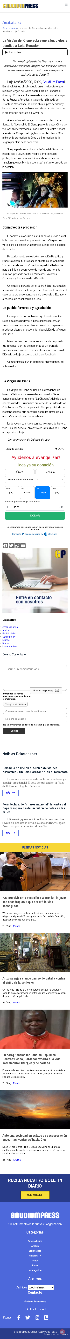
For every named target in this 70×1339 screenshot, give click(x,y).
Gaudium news (9, 28)
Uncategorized (9, 646)
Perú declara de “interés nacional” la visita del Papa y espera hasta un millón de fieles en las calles (34, 808)
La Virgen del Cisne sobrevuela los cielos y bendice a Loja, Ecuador (34, 43)
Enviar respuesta (43, 690)
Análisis (6, 630)
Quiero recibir (35, 1195)
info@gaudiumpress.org (35, 1301)
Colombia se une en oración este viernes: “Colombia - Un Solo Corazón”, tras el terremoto (35, 770)
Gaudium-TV (9, 636)
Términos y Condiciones (55, 1334)
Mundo (6, 640)
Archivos (21, 1287)
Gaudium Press (53, 82)
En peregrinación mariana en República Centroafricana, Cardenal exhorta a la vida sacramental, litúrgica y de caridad (31, 1059)
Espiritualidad (9, 633)
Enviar (14, 730)
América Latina (11, 23)
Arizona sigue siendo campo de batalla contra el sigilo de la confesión (33, 980)
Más (8, 793)
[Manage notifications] (62, 1331)
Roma (5, 643)
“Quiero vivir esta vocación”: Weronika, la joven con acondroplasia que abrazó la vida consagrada (34, 902)
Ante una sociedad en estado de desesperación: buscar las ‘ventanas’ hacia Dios (35, 1138)
